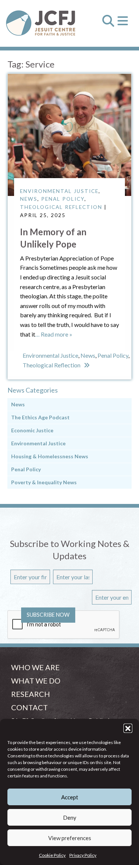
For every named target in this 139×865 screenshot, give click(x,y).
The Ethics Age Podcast (40, 417)
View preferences (69, 838)
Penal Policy (63, 199)
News (28, 199)
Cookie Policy (52, 855)
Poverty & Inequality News (44, 482)
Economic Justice (32, 430)
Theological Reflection (61, 207)
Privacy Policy (82, 855)
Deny (69, 817)
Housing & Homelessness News (49, 456)
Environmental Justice (59, 191)
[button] (128, 728)
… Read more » (53, 334)
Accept (69, 797)
